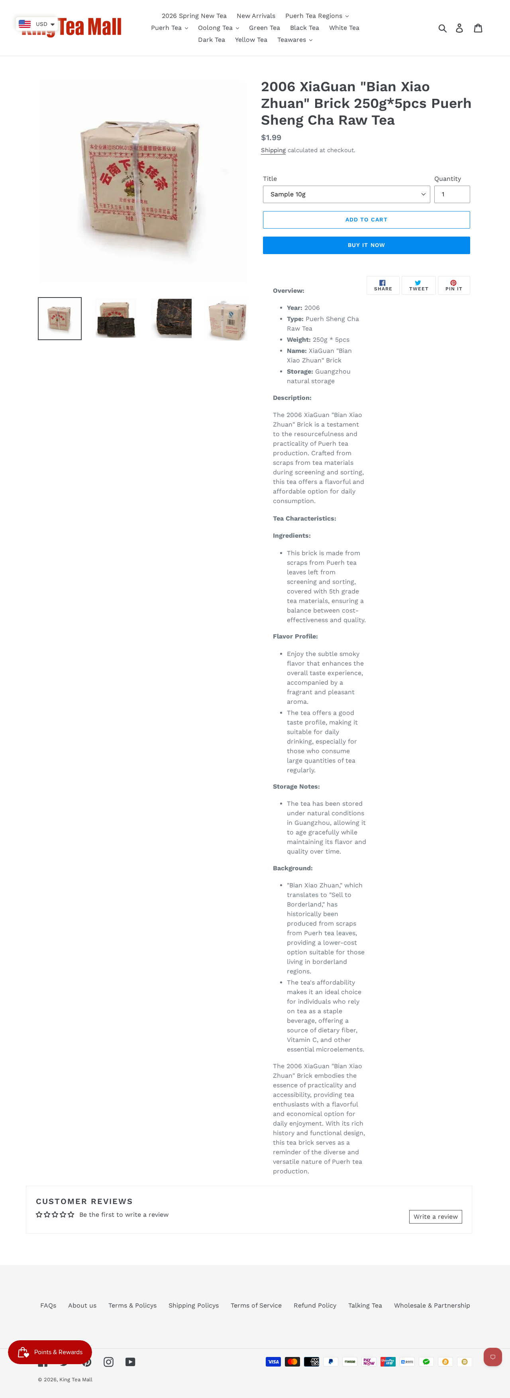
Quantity (447, 178)
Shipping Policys (194, 1305)
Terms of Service (256, 1305)
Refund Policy (315, 1305)
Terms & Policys (132, 1305)
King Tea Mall (75, 1379)
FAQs (48, 1305)
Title (270, 178)
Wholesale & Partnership (432, 1305)
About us (82, 1305)
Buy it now (366, 245)
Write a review (436, 1216)
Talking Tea (365, 1305)
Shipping (273, 150)
